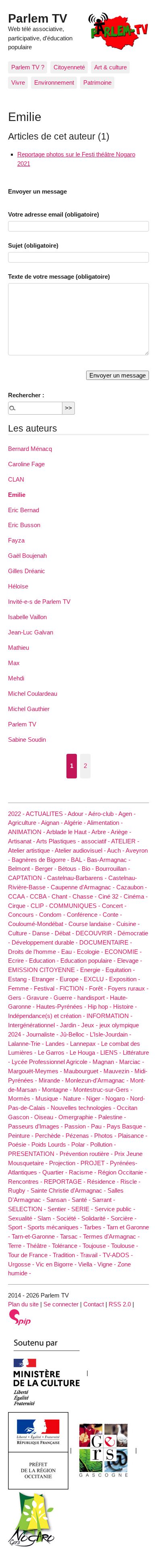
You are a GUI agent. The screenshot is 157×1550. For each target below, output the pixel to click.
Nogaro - (117, 1098)
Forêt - (98, 988)
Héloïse (18, 586)
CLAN (16, 479)
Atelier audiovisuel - (81, 850)
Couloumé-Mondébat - (38, 923)
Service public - (115, 1209)
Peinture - (21, 1135)
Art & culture (110, 67)
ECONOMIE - (123, 951)
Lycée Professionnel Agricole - (52, 1061)
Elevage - (129, 960)
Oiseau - (46, 1117)
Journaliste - (43, 1034)
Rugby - (19, 1190)
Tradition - (66, 1255)
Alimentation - (105, 822)
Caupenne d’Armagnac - (83, 887)
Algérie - (75, 822)
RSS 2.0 (120, 1304)
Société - (68, 1218)
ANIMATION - (27, 831)
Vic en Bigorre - (57, 1264)
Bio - (88, 868)
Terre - (17, 1245)
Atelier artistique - (31, 850)
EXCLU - (96, 979)
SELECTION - (28, 1209)
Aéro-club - (103, 813)
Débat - (65, 933)
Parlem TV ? (27, 67)
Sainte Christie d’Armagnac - (69, 1190)
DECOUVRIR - (97, 933)
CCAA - (19, 896)
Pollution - (103, 1144)
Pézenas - (80, 1135)
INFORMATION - (109, 1015)
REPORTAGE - (65, 1181)
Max (14, 662)
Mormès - (21, 1098)
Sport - (17, 1227)
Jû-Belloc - (75, 1034)
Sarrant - (103, 1199)
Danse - (43, 933)
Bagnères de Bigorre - (41, 859)
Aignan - (52, 822)
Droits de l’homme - (34, 951)
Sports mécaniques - (55, 1227)
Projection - (65, 1163)
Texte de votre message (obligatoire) (59, 276)
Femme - (21, 988)
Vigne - (107, 1264)
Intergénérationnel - (34, 1025)
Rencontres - (26, 1181)
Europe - (72, 979)
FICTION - (74, 988)
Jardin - (70, 1025)
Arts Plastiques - (58, 841)
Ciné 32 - (111, 896)
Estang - (20, 979)
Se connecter (60, 1304)
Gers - (17, 997)
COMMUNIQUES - (75, 905)
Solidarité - (96, 1218)
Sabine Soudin (27, 739)
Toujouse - (97, 1245)
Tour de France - (30, 1255)
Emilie (16, 494)
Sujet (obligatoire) (33, 245)
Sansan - (59, 1199)
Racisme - (83, 1172)
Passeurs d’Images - (36, 1126)
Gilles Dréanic (26, 570)
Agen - (127, 813)
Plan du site (23, 1304)
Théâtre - (39, 1245)
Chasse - (85, 896)
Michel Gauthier (29, 708)
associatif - (96, 841)
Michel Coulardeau (32, 693)
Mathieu (18, 647)
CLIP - (40, 905)
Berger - (46, 868)
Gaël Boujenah (27, 555)
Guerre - (65, 997)
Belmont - (21, 868)
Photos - (106, 1135)
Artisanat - (22, 841)
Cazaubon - (131, 887)
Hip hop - (100, 1006)
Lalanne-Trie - (26, 1043)
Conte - (112, 914)
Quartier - (55, 1172)
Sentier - (59, 1209)
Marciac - (131, 1061)
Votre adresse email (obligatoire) (53, 214)
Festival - (47, 988)
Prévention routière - (87, 1153)
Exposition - (124, 979)
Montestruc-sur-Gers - (102, 1089)
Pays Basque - (126, 1126)
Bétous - (70, 868)
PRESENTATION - (34, 1153)
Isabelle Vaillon (27, 616)
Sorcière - (123, 1218)
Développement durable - (45, 942)
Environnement (54, 82)
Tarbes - (95, 1227)
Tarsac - (71, 1236)
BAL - (79, 859)
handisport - (93, 997)
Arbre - (101, 831)
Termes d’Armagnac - (111, 1236)
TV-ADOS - (118, 1255)
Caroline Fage (26, 464)
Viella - (87, 1264)
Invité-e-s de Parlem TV (39, 601)
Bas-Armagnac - (108, 859)
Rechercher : (26, 395)
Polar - (80, 1144)
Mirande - (52, 1080)
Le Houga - (85, 1052)
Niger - (95, 1098)
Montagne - (57, 1089)
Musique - (49, 1098)
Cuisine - (128, 923)
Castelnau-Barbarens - (77, 877)
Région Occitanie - (122, 1172)
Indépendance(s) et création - (47, 1015)
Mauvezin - (118, 1071)
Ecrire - (18, 960)
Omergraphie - (78, 1117)
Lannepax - (85, 1043)
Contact (93, 1304)
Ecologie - (91, 951)
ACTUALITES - (47, 813)
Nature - (74, 1098)
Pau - (99, 1126)
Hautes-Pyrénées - (62, 1006)
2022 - (17, 813)
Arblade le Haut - (68, 831)
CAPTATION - (27, 877)
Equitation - (120, 969)
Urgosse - (22, 1264)
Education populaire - (88, 960)
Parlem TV (37, 18)
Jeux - (90, 1025)
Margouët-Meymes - (36, 1071)
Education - (44, 960)
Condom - (53, 914)
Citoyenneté (69, 67)
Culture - (20, 933)
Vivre (18, 82)
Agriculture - (24, 822)
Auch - (116, 850)
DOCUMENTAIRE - (105, 942)
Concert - (114, 905)
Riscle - (130, 1181)
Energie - (92, 969)
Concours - (23, 914)
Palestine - (112, 1117)
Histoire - (125, 1006)
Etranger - (46, 979)
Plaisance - (132, 1135)
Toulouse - (124, 1245)
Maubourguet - (83, 1071)
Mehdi (16, 678)
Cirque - (19, 905)
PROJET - (95, 1163)
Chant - (62, 896)
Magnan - (106, 1061)
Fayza (16, 540)
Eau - (69, 951)
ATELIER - (125, 841)
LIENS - (111, 1052)
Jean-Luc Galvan (30, 632)
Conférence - (85, 914)
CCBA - (41, 896)
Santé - (82, 1199)
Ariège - (121, 831)
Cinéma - (136, 896)
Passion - (77, 1126)
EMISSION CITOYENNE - (44, 969)
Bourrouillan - (112, 868)
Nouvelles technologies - (84, 1107)
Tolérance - (67, 1245)
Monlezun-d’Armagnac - (97, 1080)
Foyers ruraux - (128, 988)
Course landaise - (92, 923)
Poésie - (19, 1144)
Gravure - (40, 997)
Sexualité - (22, 1218)
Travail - (91, 1255)
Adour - (78, 813)
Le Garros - (54, 1052)
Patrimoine (97, 82)
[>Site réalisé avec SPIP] (20, 1316)
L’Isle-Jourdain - (110, 1034)
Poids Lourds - (51, 1144)
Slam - (46, 1218)
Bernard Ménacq (30, 448)
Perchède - (50, 1135)
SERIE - (83, 1209)
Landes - (57, 1043)
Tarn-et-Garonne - (36, 1236)
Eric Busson (24, 525)
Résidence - (103, 1181)
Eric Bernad (23, 510)
